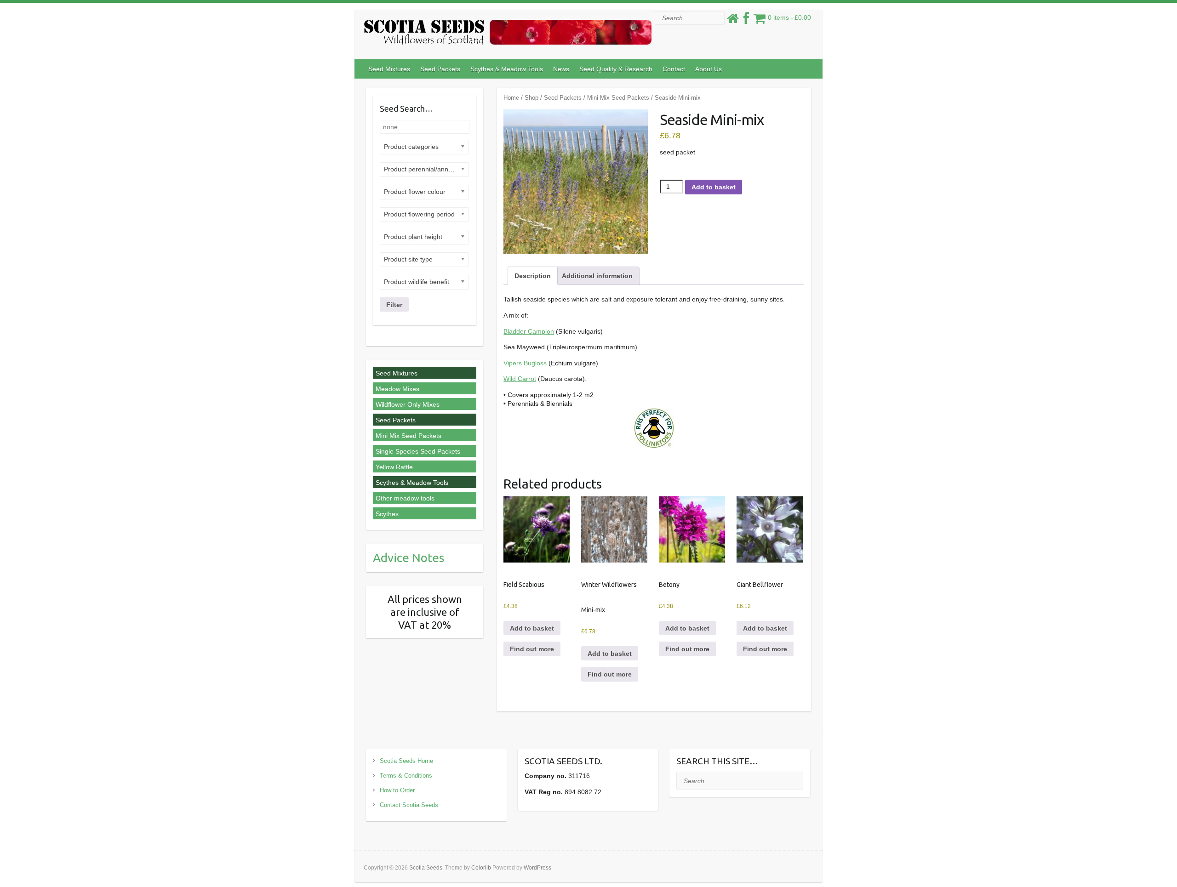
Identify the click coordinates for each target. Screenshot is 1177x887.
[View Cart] (760, 20)
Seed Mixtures (389, 69)
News (561, 69)
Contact (674, 69)
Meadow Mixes (397, 388)
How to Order (397, 790)
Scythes (387, 513)
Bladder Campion (528, 331)
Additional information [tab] (597, 275)
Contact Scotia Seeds (409, 805)
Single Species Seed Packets (418, 451)
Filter (394, 304)
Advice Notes (409, 557)
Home (511, 97)
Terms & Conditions (406, 775)
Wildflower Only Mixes (408, 404)
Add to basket (713, 187)
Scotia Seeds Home (406, 760)
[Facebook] (746, 20)
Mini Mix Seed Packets (618, 97)
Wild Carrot (519, 378)
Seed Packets (440, 69)
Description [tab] (532, 275)
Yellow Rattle (394, 467)
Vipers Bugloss (525, 363)
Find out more (532, 649)
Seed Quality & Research (615, 69)
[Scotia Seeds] (507, 34)
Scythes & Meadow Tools (506, 69)
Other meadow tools (405, 498)
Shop (531, 97)
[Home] (733, 20)
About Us (708, 69)
